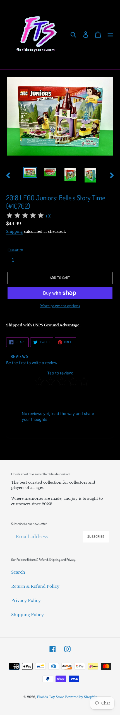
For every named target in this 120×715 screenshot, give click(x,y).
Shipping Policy (27, 614)
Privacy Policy (26, 600)
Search (18, 572)
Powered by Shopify (81, 697)
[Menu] (110, 35)
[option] (30, 173)
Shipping (14, 231)
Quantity (15, 250)
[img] (25, 216)
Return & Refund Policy (35, 586)
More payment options (60, 306)
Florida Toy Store (50, 697)
